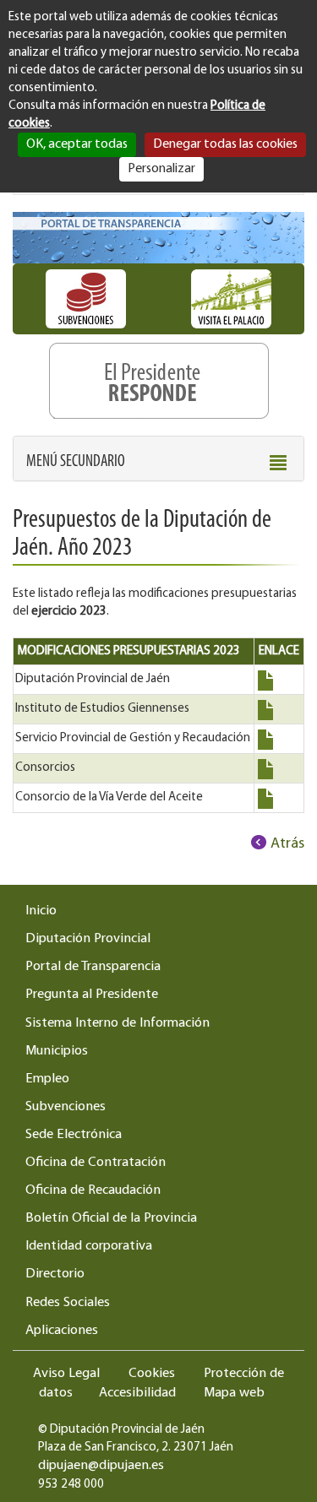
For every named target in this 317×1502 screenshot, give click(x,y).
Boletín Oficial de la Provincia (111, 1218)
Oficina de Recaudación (93, 1190)
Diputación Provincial (87, 939)
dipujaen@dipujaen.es (101, 1465)
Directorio (55, 1274)
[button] (75, 461)
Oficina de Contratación (95, 1162)
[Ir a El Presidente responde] (158, 376)
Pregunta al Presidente (91, 994)
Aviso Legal (66, 1373)
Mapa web (234, 1393)
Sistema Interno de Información (117, 1023)
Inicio (41, 911)
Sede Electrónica (73, 1134)
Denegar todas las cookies (225, 144)
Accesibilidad (137, 1393)
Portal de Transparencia (93, 966)
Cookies (151, 1373)
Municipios (56, 1051)
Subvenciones (65, 1107)
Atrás (287, 844)
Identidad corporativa (88, 1246)
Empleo (47, 1079)
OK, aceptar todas (77, 144)
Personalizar (161, 169)
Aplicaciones (61, 1330)
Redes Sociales (67, 1303)
